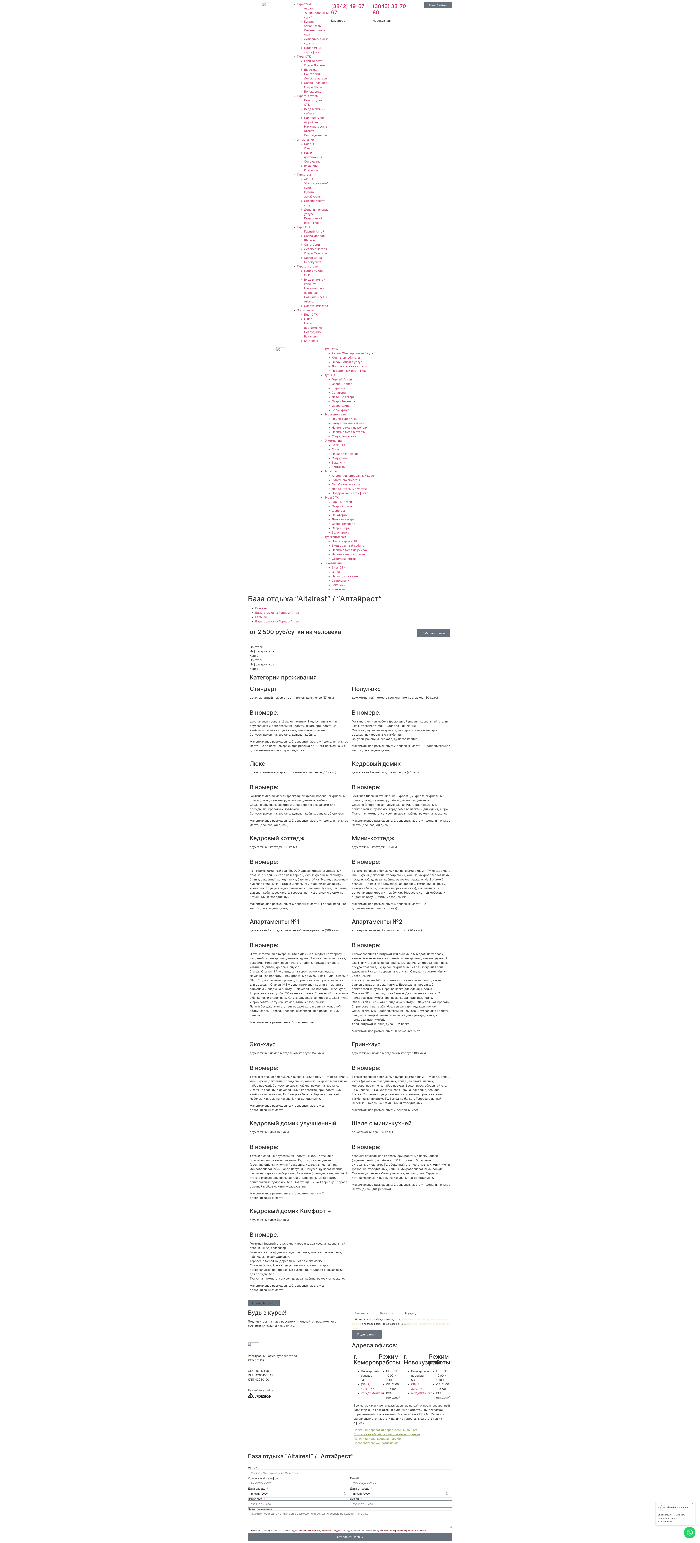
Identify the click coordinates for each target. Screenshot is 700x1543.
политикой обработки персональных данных (403, 1530)
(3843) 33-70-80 (390, 9)
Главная (261, 608)
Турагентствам (307, 96)
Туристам (304, 4)
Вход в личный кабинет (349, 423)
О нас (308, 148)
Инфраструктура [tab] (262, 651)
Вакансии (311, 166)
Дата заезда (257, 1488)
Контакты (311, 170)
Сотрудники (313, 161)
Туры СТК (304, 56)
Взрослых (255, 1498)
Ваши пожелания (260, 1509)
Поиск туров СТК (344, 419)
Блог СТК (311, 144)
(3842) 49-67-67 (349, 9)
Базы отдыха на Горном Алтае (277, 612)
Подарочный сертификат (350, 370)
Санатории (312, 74)
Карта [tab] (254, 655)
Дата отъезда (360, 1488)
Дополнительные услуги (349, 366)
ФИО (252, 1468)
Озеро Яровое (314, 65)
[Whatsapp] (391, 351)
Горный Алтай (314, 61)
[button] (264, 1303)
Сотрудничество (316, 135)
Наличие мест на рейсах (350, 427)
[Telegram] (401, 351)
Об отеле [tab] (256, 647)
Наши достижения (345, 454)
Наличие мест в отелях (348, 432)
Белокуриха (312, 91)
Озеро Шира (313, 87)
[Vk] (411, 351)
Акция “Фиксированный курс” (316, 13)
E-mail (354, 1478)
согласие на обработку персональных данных (321, 1530)
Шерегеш (310, 69)
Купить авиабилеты (346, 357)
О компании (305, 139)
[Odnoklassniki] (421, 351)
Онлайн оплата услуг (347, 362)
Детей (355, 1498)
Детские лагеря (315, 78)
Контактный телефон (263, 1478)
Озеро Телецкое (315, 83)
